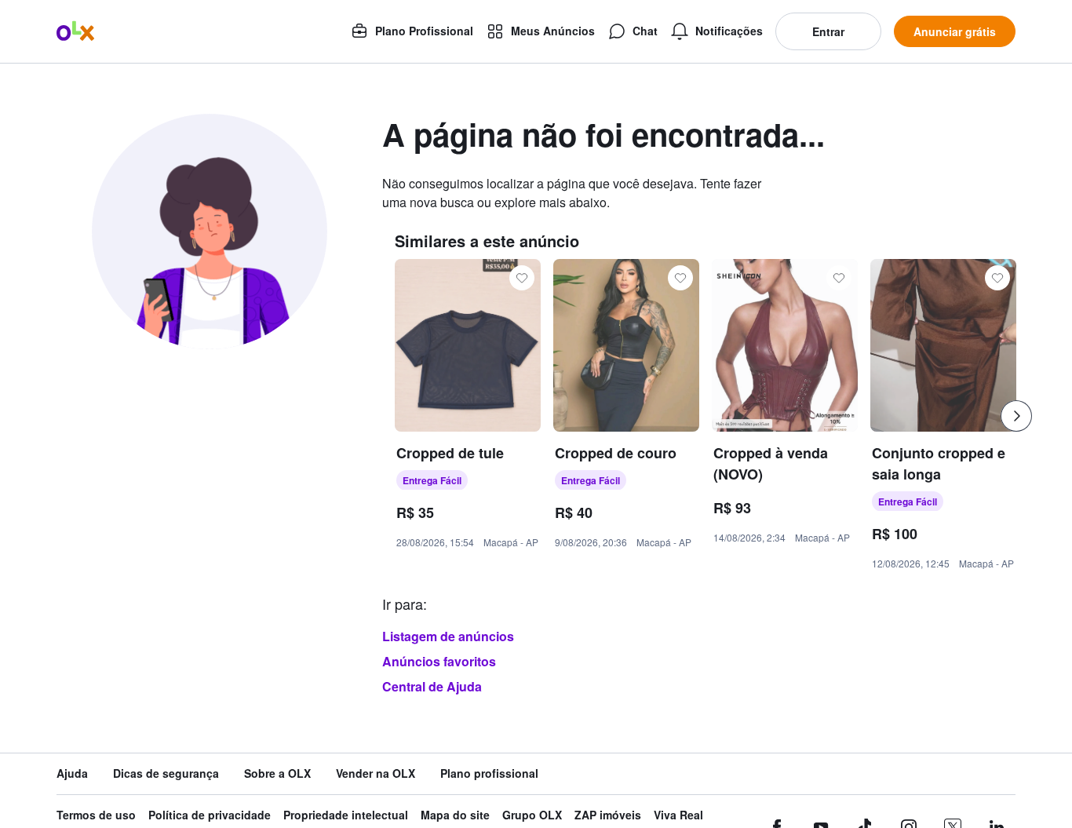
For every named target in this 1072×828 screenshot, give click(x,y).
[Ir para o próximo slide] (1016, 416)
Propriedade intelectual (345, 815)
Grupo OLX (532, 815)
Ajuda (72, 773)
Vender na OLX (375, 773)
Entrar (828, 31)
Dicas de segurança (166, 773)
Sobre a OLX (277, 773)
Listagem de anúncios (448, 636)
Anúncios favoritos (439, 661)
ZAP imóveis (607, 815)
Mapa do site (455, 815)
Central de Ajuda (432, 686)
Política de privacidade (209, 815)
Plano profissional (489, 773)
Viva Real (678, 815)
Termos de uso (96, 815)
